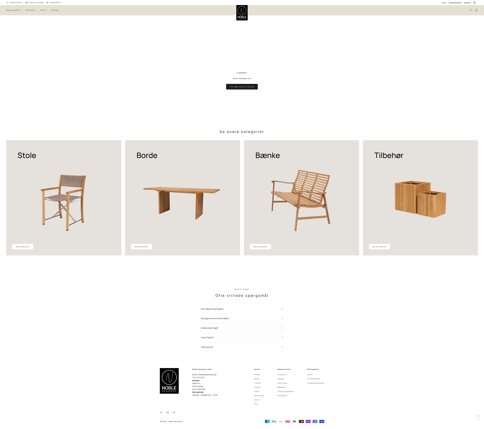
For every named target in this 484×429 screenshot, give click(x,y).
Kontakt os (467, 2)
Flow (256, 404)
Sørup (256, 379)
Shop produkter (13, 10)
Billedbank (281, 387)
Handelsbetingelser (455, 2)
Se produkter (22, 246)
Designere (30, 10)
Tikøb (256, 391)
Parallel (257, 374)
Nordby (257, 387)
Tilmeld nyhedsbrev (285, 391)
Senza (256, 399)
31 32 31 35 (199, 377)
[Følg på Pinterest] (174, 412)
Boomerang (259, 395)
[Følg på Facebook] (161, 412)
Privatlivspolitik (313, 379)
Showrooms (282, 383)
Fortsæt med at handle (242, 87)
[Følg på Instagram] (167, 412)
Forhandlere (282, 395)
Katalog (55, 10)
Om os (444, 2)
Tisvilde (257, 383)
